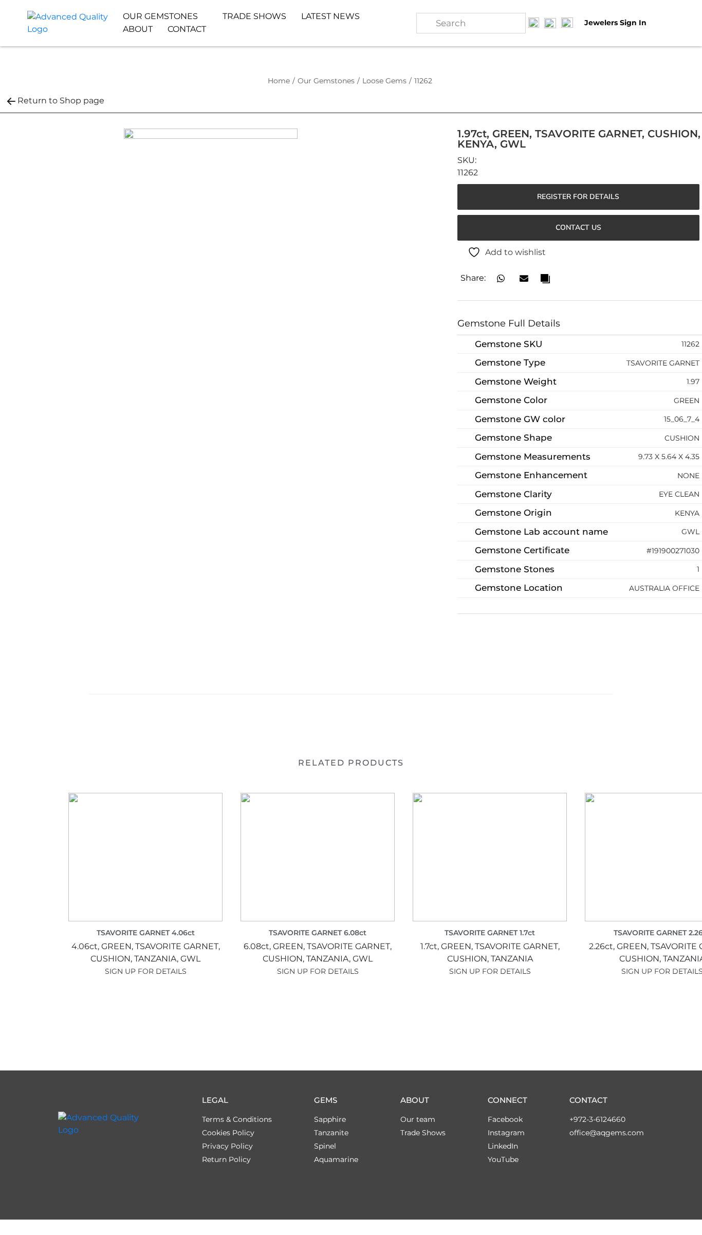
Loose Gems (384, 80)
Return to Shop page (60, 100)
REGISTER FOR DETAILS (578, 197)
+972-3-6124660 (597, 1119)
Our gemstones (160, 16)
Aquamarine (336, 1159)
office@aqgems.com (606, 1132)
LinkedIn (503, 1146)
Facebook (505, 1119)
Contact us (578, 227)
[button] (500, 278)
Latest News (330, 16)
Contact (187, 29)
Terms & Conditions (237, 1119)
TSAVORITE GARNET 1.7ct (490, 932)
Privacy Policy (227, 1146)
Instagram (506, 1132)
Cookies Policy (228, 1132)
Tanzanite (331, 1132)
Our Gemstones (326, 80)
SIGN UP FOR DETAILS (146, 971)
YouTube (503, 1159)
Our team (417, 1119)
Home (279, 80)
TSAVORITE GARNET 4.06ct (146, 932)
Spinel (325, 1146)
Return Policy (226, 1159)
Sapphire (330, 1119)
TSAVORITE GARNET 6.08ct (317, 932)
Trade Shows (254, 16)
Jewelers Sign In (615, 23)
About (138, 29)
